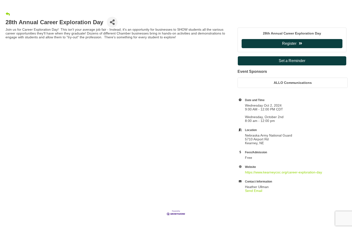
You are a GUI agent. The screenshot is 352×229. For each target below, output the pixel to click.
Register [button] (289, 43)
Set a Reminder (292, 61)
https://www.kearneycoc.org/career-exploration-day (283, 172)
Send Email (253, 191)
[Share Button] (112, 22)
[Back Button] (8, 14)
